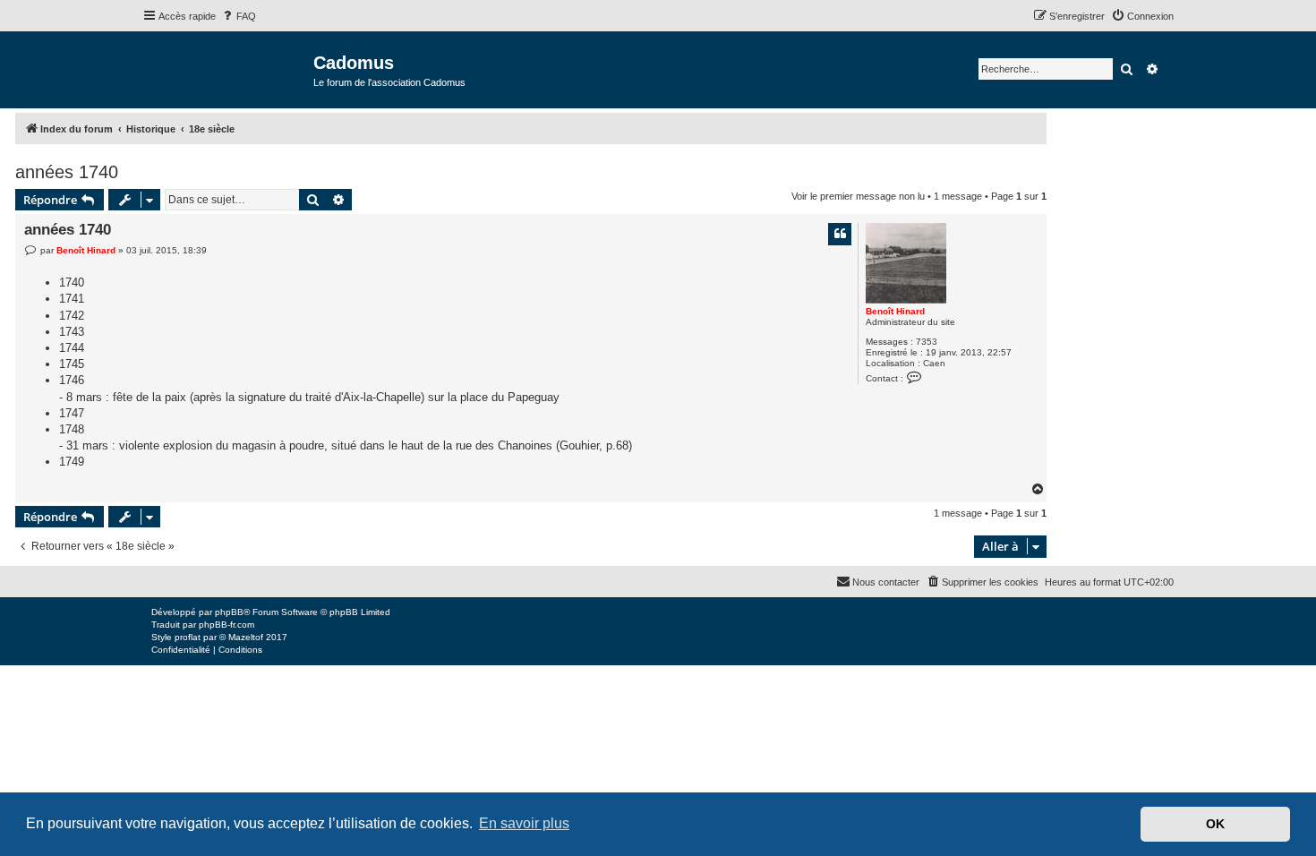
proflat (188, 637)
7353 (926, 342)
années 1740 (66, 172)
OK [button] (1215, 824)
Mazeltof (245, 637)
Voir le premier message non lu (858, 196)
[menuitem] (238, 16)
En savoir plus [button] (524, 823)
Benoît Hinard (895, 311)
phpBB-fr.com (226, 624)
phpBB (229, 612)
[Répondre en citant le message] (839, 233)
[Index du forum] (227, 68)
